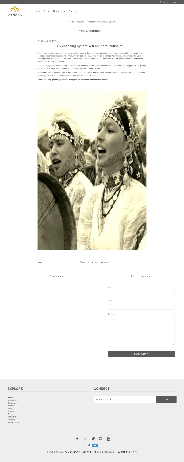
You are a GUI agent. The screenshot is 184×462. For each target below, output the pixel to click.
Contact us (12, 416)
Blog (71, 11)
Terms (10, 414)
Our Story (11, 403)
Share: (40, 262)
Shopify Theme (89, 452)
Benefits (11, 405)
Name (110, 287)
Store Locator (13, 400)
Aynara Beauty (72, 452)
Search (10, 397)
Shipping (11, 419)
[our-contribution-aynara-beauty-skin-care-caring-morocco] (92, 249)
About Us (57, 11)
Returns (11, 411)
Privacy (10, 408)
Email (110, 300)
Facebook (85, 262)
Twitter (96, 262)
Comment (111, 314)
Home (38, 11)
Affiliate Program (14, 422)
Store (47, 11)
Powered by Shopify (126, 452)
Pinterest (106, 262)
